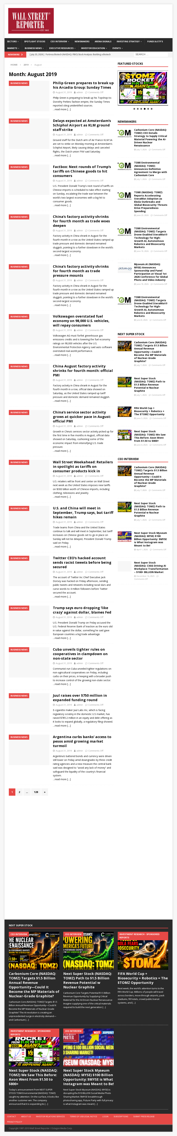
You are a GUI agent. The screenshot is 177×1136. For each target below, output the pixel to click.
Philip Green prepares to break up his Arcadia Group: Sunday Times (83, 85)
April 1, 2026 (142, 549)
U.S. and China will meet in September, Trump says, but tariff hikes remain (83, 512)
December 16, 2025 (145, 576)
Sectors (12, 41)
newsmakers (127, 122)
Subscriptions (121, 1116)
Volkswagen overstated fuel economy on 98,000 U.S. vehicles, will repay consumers (81, 321)
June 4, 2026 (142, 444)
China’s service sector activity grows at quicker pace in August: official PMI (82, 416)
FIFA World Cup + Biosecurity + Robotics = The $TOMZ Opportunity (149, 411)
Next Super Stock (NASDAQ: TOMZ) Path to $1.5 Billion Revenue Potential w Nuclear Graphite (149, 385)
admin (79, 92)
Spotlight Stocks (34, 41)
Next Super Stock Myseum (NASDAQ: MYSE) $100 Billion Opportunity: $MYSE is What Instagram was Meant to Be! (150, 539)
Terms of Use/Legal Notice (83, 1116)
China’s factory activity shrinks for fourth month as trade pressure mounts (81, 271)
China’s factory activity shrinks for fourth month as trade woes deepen (81, 221)
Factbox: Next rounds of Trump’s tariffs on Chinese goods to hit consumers (82, 171)
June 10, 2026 (142, 251)
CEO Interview (58, 41)
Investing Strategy (128, 41)
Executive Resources (61, 48)
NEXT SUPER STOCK (131, 334)
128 (36, 792)
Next (163, 88)
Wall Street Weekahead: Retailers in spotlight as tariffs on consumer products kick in (83, 466)
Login (105, 1116)
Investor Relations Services (50, 1116)
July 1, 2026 (142, 179)
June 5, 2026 (142, 418)
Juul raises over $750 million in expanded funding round (80, 697)
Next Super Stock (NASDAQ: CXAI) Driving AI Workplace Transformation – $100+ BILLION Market (151, 567)
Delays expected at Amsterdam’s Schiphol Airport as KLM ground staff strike (82, 125)
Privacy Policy (14, 1121)
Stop (144, 101)
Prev (122, 88)
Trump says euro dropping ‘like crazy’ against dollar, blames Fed (82, 610)
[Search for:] (151, 54)
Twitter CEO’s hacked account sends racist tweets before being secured (82, 562)
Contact (11, 1116)
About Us (26, 1116)
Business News (33, 48)
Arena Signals (103, 41)
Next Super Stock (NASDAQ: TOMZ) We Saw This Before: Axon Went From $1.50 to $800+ (150, 436)
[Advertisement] (144, 640)
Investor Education (93, 48)
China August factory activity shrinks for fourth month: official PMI (83, 370)
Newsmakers (82, 41)
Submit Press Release (144, 1116)
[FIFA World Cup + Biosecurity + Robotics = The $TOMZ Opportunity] (125, 412)
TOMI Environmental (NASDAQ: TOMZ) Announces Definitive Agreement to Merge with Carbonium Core (150, 169)
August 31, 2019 (64, 92)
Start (142, 101)
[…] (69, 109)
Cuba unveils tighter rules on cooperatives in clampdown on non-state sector (80, 654)
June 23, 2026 (142, 215)
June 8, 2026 (142, 320)
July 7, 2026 (142, 149)
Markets (12, 48)
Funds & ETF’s (155, 41)
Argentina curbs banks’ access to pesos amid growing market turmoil (82, 741)
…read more (60, 109)
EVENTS (117, 48)
